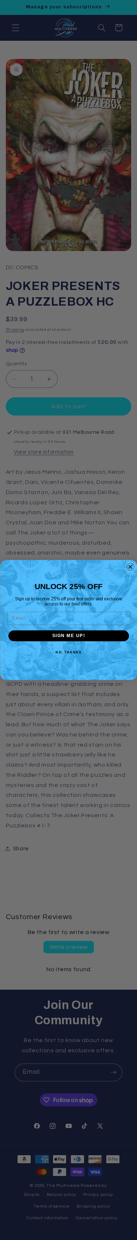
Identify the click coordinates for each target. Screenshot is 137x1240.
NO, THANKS (68, 652)
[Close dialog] (130, 567)
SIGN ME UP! (68, 635)
